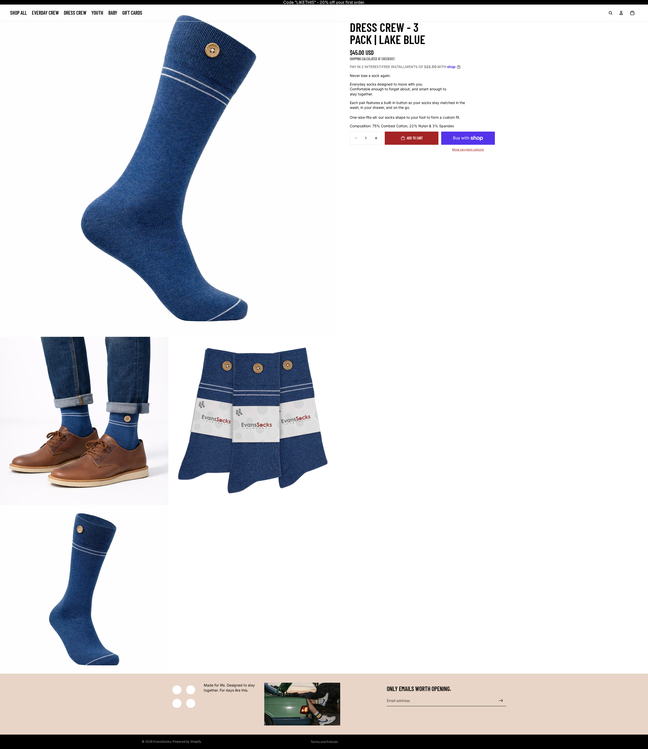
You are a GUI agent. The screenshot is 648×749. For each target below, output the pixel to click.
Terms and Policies (324, 742)
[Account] (621, 12)
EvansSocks (162, 741)
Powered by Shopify (186, 741)
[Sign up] (501, 700)
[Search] (610, 12)
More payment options (468, 149)
